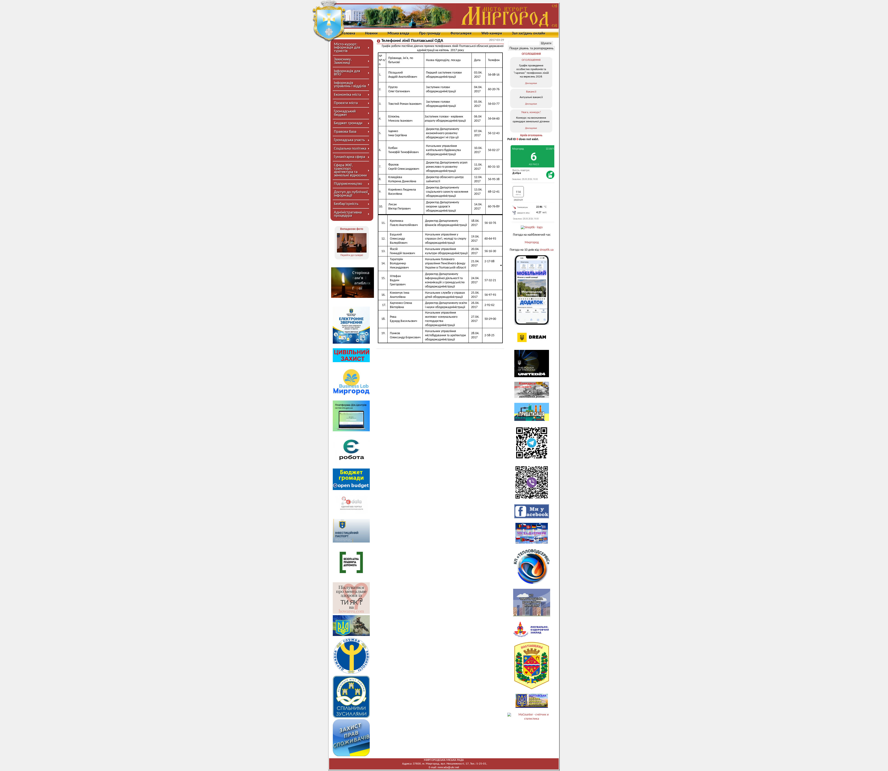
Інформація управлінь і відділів (350, 84)
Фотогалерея (461, 33)
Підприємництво (348, 184)
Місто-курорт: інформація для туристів (347, 47)
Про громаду (430, 33)
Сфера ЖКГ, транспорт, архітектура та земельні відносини (350, 170)
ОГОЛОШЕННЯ (531, 54)
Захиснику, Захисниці (343, 61)
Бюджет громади (348, 123)
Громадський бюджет (345, 113)
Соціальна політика (350, 149)
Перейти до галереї (351, 255)
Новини (371, 33)
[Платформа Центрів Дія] (351, 430)
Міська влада (398, 33)
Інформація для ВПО (347, 72)
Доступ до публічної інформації (351, 193)
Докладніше (531, 83)
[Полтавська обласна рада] (531, 688)
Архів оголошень (531, 135)
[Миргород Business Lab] (351, 395)
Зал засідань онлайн (528, 33)
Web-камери (491, 33)
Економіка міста (347, 95)
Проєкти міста (346, 103)
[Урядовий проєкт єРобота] (351, 463)
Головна (348, 33)
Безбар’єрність (346, 204)
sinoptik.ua (547, 250)
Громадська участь (349, 140)
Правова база (345, 132)
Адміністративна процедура (348, 214)
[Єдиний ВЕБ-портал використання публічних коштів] (351, 513)
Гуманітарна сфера (349, 157)
